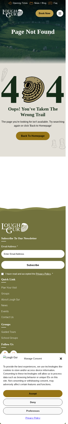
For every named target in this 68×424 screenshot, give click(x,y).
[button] (60, 358)
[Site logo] (12, 13)
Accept (33, 393)
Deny (33, 402)
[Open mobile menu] (60, 13)
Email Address (9, 246)
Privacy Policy (32, 418)
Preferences (33, 411)
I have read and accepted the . (29, 273)
